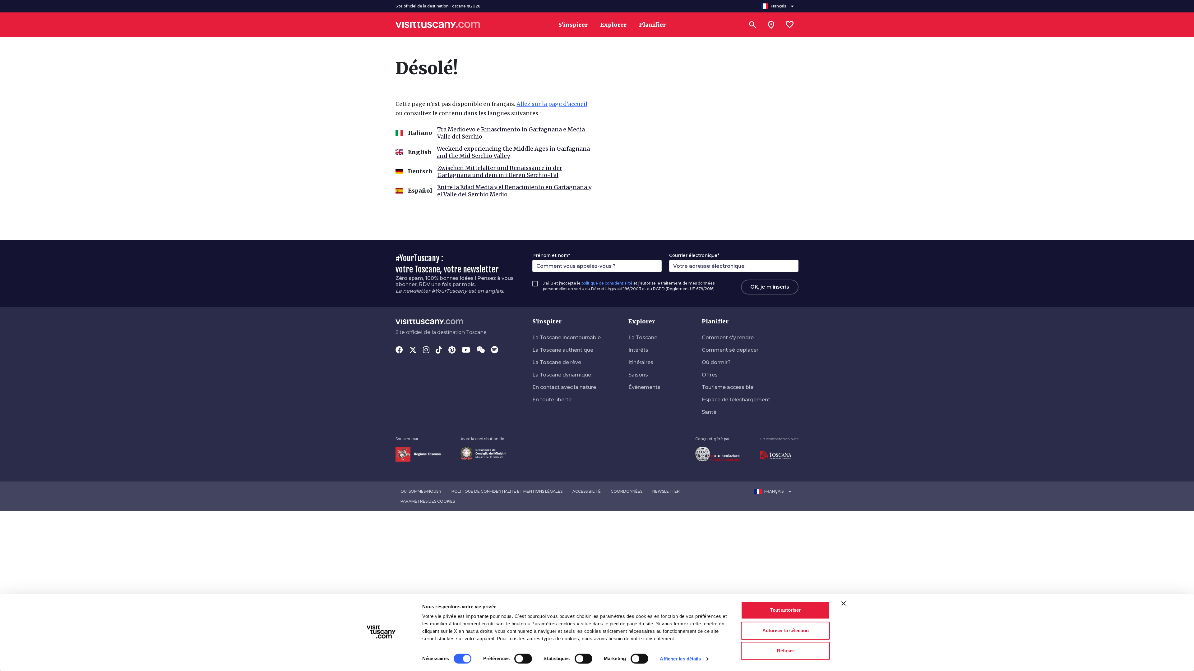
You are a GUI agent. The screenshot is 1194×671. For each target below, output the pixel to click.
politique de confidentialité (606, 283)
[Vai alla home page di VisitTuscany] (438, 24)
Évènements (644, 387)
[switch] (523, 659)
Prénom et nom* (551, 255)
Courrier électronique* (694, 255)
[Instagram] (426, 350)
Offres (710, 375)
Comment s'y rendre (728, 337)
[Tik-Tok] (439, 350)
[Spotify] (494, 350)
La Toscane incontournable (566, 337)
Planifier (715, 321)
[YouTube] (466, 350)
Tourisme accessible (727, 387)
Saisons (638, 375)
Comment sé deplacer (730, 350)
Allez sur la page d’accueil (551, 103)
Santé (709, 412)
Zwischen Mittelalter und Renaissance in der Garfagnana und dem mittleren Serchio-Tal (499, 171)
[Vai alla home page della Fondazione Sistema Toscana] (717, 454)
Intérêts (638, 350)
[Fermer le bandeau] (843, 603)
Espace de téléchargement (736, 400)
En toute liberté (552, 400)
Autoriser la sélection (785, 630)
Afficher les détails (680, 658)
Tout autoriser (785, 610)
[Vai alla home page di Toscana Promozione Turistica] (775, 455)
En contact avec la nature (564, 387)
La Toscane (642, 337)
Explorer (641, 321)
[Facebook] (399, 350)
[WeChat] (480, 350)
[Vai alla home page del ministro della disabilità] (483, 453)
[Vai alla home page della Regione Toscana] (418, 454)
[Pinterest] (452, 350)
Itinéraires (640, 362)
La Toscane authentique (562, 350)
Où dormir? (716, 362)
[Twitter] (413, 350)
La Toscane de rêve (556, 362)
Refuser (785, 650)
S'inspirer (547, 321)
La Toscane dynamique (561, 375)
